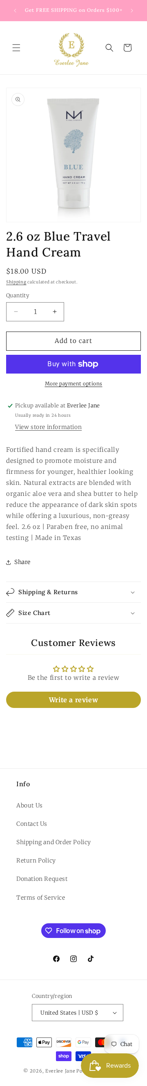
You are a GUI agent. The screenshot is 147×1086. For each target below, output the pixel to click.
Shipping (16, 282)
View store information (48, 427)
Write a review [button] (73, 700)
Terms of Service (40, 897)
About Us (29, 805)
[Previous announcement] (15, 11)
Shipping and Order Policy (53, 842)
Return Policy (36, 860)
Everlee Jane (60, 1071)
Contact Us (31, 823)
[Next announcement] (132, 11)
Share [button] (22, 562)
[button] (16, 48)
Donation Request (42, 879)
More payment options (73, 383)
